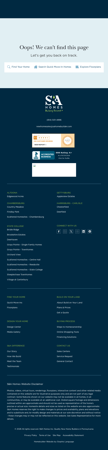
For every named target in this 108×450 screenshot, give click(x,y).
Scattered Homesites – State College (25, 269)
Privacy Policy (30, 435)
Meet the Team (14, 361)
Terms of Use (45, 435)
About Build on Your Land (69, 302)
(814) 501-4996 (54, 119)
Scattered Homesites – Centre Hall (23, 259)
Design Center (14, 326)
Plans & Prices (63, 307)
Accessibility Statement (73, 435)
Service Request (65, 356)
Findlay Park (13, 211)
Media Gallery (13, 332)
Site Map (57, 435)
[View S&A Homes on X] (71, 231)
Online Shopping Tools (68, 332)
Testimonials (13, 366)
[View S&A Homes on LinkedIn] (84, 231)
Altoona (12, 192)
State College (15, 226)
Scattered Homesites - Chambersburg (25, 216)
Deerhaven (12, 239)
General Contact (65, 361)
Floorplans (12, 307)
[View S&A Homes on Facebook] (59, 231)
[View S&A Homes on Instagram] (65, 231)
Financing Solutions (66, 337)
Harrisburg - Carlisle (69, 203)
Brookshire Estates (16, 234)
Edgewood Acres (15, 196)
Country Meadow (15, 206)
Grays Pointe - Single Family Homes (24, 244)
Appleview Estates (66, 196)
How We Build (14, 356)
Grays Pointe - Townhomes (20, 249)
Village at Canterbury (17, 279)
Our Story (12, 351)
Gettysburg (64, 192)
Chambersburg (15, 203)
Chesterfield (63, 206)
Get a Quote (63, 312)
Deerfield (61, 211)
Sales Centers (63, 351)
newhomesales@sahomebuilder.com (54, 126)
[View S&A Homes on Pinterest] (90, 231)
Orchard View (14, 254)
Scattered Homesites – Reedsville (23, 264)
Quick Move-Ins (14, 302)
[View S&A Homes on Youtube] (77, 231)
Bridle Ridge (13, 229)
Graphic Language (65, 441)
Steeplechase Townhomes (19, 274)
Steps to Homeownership (69, 326)
